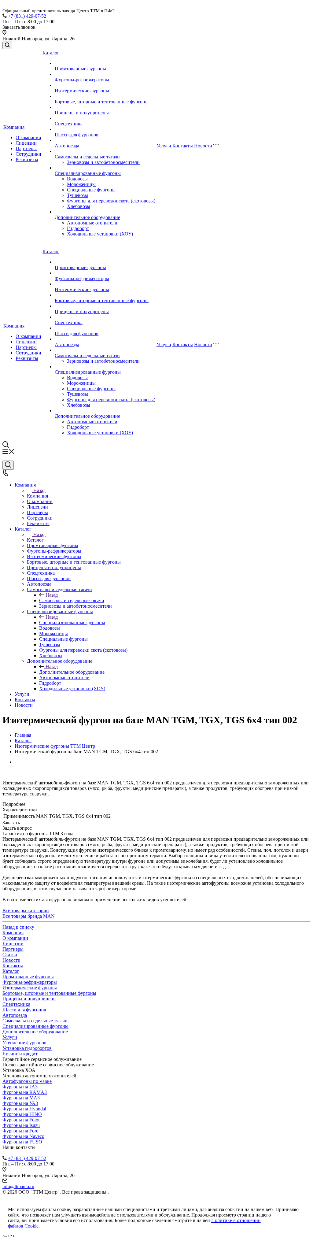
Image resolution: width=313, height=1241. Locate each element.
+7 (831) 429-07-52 (27, 16)
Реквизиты (27, 159)
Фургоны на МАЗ (21, 1097)
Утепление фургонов (24, 1042)
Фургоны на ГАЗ (20, 1086)
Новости (203, 145)
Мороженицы (81, 184)
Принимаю (287, 1209)
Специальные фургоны (91, 189)
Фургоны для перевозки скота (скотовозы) (111, 200)
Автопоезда (67, 145)
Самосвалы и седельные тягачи (87, 156)
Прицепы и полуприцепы (82, 112)
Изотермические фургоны (82, 90)
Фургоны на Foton (21, 1119)
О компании (28, 137)
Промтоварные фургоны (80, 68)
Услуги (163, 145)
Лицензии (26, 143)
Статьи (9, 954)
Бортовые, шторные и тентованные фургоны (102, 101)
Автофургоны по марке (27, 1081)
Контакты (182, 145)
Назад (39, 490)
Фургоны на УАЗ (20, 1103)
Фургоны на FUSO (22, 1141)
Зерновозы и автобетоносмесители (103, 162)
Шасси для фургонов (76, 134)
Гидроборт (78, 228)
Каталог (50, 52)
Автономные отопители (92, 222)
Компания (13, 127)
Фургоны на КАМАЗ (24, 1092)
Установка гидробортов (27, 1048)
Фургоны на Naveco (23, 1136)
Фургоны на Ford (20, 1130)
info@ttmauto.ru (18, 1186)
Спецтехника (69, 123)
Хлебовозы (78, 206)
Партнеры (26, 148)
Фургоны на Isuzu (21, 1125)
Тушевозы (77, 195)
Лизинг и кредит (20, 1053)
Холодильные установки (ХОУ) (100, 233)
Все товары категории (25, 910)
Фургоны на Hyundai (24, 1108)
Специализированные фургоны (88, 173)
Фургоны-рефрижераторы (82, 79)
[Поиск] (7, 45)
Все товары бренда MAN (28, 916)
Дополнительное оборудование (87, 217)
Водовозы (77, 178)
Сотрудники (28, 154)
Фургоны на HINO (22, 1114)
